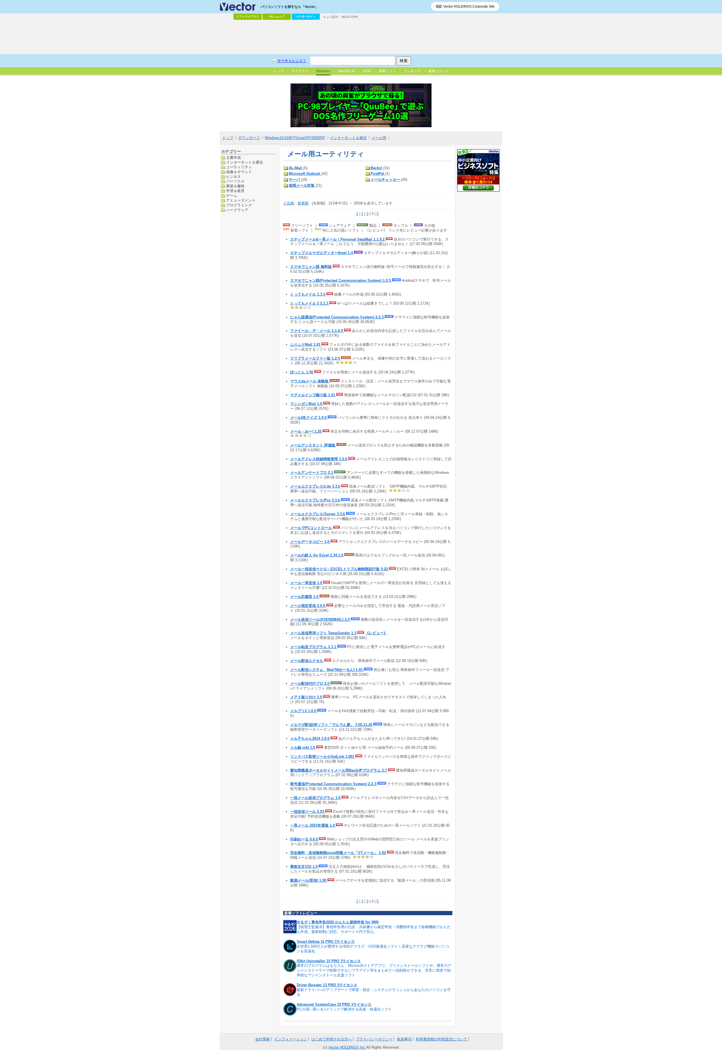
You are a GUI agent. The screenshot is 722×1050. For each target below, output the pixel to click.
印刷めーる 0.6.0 (304, 839)
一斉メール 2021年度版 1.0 (313, 825)
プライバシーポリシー (374, 1039)
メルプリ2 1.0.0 (303, 711)
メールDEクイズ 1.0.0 (309, 417)
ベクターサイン (306, 16)
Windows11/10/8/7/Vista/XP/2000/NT (295, 138)
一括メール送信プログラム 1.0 (316, 798)
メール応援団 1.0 (305, 597)
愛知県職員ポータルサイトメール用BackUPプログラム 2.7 (339, 770)
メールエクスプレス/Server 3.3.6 (318, 514)
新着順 (303, 203)
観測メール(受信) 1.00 (308, 880)
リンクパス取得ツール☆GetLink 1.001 (322, 756)
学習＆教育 (235, 191)
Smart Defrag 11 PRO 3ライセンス (326, 941)
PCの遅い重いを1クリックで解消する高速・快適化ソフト (344, 1009)
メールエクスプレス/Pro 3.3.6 (315, 500)
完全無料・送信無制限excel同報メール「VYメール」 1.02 (338, 853)
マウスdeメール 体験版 (310, 381)
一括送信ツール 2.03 (307, 811)
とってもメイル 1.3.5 (308, 294)
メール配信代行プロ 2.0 (310, 683)
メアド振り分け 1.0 (306, 697)
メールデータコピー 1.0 (310, 542)
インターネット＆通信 (348, 138)
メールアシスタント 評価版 (313, 445)
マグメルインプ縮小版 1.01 (313, 395)
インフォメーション (290, 1039)
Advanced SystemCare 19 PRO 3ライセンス (334, 1004)
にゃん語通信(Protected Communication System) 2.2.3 (337, 317)
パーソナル (235, 181)
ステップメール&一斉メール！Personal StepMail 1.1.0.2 (338, 239)
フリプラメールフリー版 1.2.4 (315, 358)
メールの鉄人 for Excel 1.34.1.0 (317, 555)
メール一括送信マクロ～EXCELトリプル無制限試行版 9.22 (339, 569)
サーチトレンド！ (292, 61)
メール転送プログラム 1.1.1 (313, 647)
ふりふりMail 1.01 (306, 344)
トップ (227, 138)
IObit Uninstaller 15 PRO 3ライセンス (329, 961)
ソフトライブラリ (247, 16)
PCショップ (276, 16)
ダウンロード (249, 138)
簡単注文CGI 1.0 (304, 866)
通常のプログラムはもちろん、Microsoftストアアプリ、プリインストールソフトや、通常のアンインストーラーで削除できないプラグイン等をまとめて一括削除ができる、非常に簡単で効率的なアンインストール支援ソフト (374, 970)
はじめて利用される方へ (331, 1039)
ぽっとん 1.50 (302, 372)
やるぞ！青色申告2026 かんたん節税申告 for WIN (337, 922)
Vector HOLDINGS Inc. (347, 1047)
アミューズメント (241, 200)
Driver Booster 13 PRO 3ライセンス (327, 985)
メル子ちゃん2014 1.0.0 (310, 738)
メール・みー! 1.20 (306, 431)
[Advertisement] (361, 37)
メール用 (378, 138)
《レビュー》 (376, 633)
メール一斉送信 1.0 (306, 583)
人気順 (288, 203)
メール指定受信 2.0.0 (308, 606)
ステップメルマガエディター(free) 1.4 (322, 253)
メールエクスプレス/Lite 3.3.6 (315, 486)
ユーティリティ (239, 167)
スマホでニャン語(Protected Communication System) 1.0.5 (341, 280)
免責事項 (404, 1039)
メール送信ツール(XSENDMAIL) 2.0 (320, 619)
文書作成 (233, 157)
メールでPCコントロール (311, 528)
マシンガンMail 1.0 (306, 404)
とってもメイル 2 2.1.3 (309, 303)
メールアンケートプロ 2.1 (312, 472)
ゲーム (231, 195)
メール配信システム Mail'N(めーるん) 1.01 (327, 670)
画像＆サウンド (239, 172)
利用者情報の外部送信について (441, 1039)
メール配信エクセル (307, 661)
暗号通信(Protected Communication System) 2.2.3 (333, 784)
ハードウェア (237, 210)
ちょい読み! (330, 16)
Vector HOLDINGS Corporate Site (469, 6)
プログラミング (239, 205)
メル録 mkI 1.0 (303, 747)
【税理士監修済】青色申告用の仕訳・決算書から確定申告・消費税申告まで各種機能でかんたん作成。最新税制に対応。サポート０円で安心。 (374, 929)
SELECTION (349, 16)
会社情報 (262, 1039)
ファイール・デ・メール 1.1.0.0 (317, 331)
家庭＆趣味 (235, 186)
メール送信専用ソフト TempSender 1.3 (323, 633)
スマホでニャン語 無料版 (311, 267)
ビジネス (233, 176)
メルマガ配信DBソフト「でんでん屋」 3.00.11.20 (331, 725)
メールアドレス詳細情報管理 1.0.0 (319, 459)
